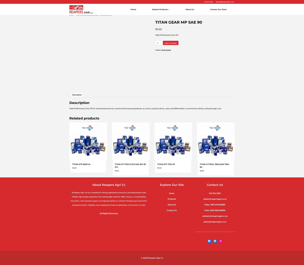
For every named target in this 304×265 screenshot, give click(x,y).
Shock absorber (166, 50)
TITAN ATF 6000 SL (81, 164)
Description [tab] (77, 95)
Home (133, 9)
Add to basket (171, 43)
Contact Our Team (218, 9)
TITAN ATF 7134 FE (166, 164)
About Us (190, 9)
